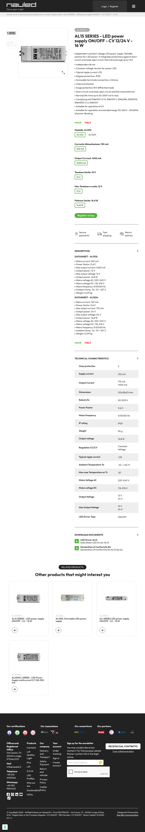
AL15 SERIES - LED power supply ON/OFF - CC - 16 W (28, 620)
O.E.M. (30, 771)
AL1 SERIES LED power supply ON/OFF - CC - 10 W (114, 620)
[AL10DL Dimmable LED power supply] (58, 630)
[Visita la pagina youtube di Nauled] (21, 794)
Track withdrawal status (123, 751)
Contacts (31, 747)
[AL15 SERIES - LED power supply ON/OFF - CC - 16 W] (14, 630)
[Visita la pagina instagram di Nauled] (12, 794)
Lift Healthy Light (31, 755)
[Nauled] (49, 6)
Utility (30, 794)
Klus (29, 762)
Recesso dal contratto (123, 746)
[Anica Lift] (44, 731)
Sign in (56, 758)
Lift (28, 766)
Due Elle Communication (127, 815)
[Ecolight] (79, 731)
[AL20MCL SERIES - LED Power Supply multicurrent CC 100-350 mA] (14, 689)
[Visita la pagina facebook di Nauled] (8, 794)
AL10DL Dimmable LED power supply (71, 620)
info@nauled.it (14, 766)
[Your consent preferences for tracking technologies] (5, 827)
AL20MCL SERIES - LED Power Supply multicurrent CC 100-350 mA (28, 680)
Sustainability (33, 790)
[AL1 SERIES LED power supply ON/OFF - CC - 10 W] (102, 630)
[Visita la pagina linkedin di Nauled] (16, 794)
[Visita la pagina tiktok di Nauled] (8, 797)
